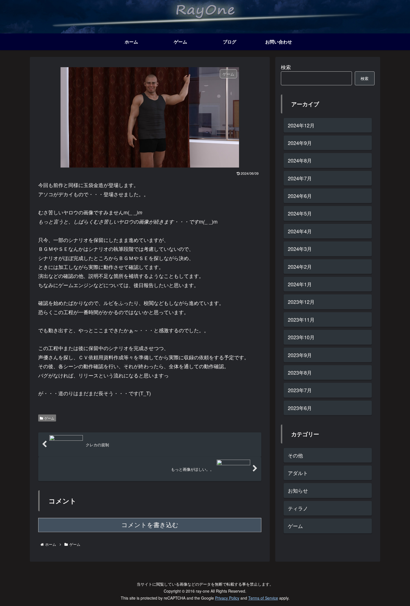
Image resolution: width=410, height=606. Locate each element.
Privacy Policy (227, 598)
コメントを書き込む (150, 525)
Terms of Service (263, 598)
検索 (286, 67)
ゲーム (49, 418)
